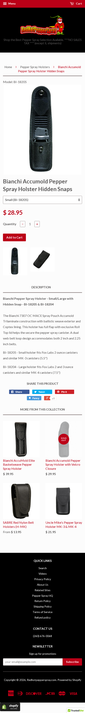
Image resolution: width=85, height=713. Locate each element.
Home (8, 67)
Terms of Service (42, 612)
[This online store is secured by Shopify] (10, 710)
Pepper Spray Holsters (35, 67)
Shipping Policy (43, 606)
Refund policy (42, 617)
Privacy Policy (42, 579)
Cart (78, 3)
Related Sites (42, 590)
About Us (42, 584)
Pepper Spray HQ (42, 595)
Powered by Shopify (69, 680)
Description (41, 287)
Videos (43, 573)
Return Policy (42, 601)
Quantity (9, 224)
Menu (12, 3)
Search (43, 568)
